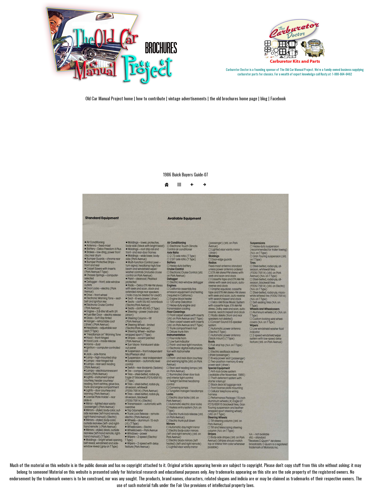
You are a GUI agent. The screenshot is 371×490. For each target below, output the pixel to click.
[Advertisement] (185, 139)
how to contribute (150, 98)
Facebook (278, 98)
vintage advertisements (187, 98)
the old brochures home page (233, 98)
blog (263, 98)
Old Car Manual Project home (109, 98)
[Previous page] (123, 327)
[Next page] (227, 327)
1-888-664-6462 (342, 74)
